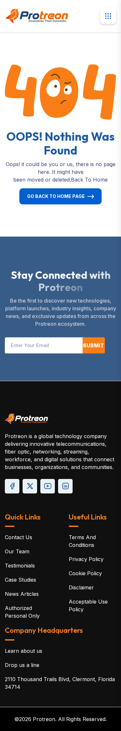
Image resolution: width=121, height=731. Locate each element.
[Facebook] (12, 486)
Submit (93, 345)
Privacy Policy (86, 559)
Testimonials (20, 565)
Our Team (17, 551)
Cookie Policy (85, 573)
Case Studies (20, 579)
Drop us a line (22, 665)
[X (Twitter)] (30, 486)
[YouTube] (47, 486)
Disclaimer (81, 587)
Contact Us (18, 537)
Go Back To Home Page (56, 196)
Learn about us (23, 651)
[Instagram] (65, 486)
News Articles (22, 594)
